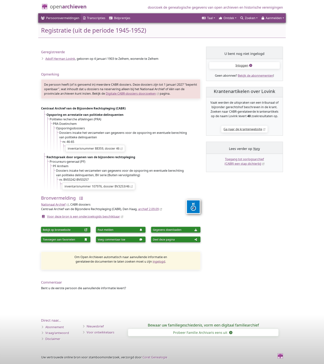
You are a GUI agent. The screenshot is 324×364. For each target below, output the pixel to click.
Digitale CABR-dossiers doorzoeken (131, 93)
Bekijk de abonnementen (255, 75)
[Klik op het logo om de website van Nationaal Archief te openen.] (191, 204)
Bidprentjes (122, 18)
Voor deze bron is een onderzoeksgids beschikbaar (83, 216)
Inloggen (242, 65)
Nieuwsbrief (95, 326)
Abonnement (54, 327)
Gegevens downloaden (167, 229)
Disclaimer (52, 339)
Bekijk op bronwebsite (56, 229)
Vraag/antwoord (57, 333)
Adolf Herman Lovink (60, 59)
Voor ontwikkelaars (100, 332)
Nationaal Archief (53, 204)
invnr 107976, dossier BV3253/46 (97, 186)
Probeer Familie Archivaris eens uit (200, 332)
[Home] (280, 356)
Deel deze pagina (164, 239)
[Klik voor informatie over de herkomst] (80, 198)
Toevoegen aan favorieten (59, 239)
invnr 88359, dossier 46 (93, 148)
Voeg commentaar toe (111, 239)
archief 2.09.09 (148, 209)
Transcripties (96, 18)
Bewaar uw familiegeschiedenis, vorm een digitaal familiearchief (203, 325)
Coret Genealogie (154, 357)
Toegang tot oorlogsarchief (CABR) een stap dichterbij (244, 161)
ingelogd (159, 261)
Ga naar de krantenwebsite (243, 129)
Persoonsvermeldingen (62, 18)
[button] (208, 17)
